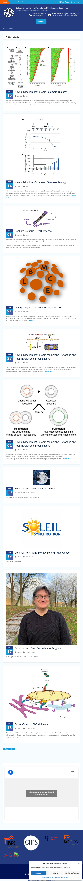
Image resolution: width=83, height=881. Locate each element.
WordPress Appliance (33, 880)
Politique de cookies (47, 877)
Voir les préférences (72, 873)
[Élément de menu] (71, 2)
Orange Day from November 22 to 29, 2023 (39, 307)
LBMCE (19, 96)
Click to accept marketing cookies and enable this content (41, 793)
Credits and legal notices (61, 877)
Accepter (39, 873)
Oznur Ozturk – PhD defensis (31, 724)
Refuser (55, 873)
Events (28, 492)
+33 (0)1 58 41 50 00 (39, 14)
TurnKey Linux (51, 880)
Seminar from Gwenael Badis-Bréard (35, 488)
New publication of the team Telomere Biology (41, 91)
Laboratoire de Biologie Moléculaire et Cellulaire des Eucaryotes (42, 8)
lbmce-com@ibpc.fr (38, 15)
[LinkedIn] (78, 2)
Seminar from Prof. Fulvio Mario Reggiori (38, 648)
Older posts (9, 749)
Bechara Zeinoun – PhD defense (33, 231)
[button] (79, 863)
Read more (44, 105)
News (27, 96)
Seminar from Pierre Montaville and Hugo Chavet (42, 552)
